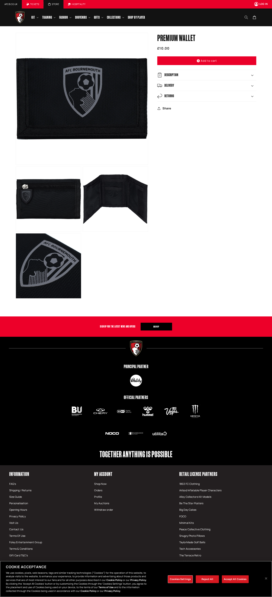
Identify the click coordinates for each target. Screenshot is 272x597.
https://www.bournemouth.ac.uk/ (77, 411)
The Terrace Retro (190, 555)
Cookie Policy (114, 580)
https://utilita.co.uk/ (160, 433)
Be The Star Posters (191, 503)
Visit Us (13, 523)
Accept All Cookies (235, 579)
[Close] (266, 578)
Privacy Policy (17, 516)
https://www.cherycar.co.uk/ (100, 411)
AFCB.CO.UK (10, 4)
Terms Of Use (17, 535)
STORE (55, 4)
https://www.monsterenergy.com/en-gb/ (195, 411)
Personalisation (18, 503)
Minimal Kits (186, 523)
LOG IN (263, 4)
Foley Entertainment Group (25, 542)
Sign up (156, 326)
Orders (98, 490)
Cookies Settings (180, 579)
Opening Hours (18, 509)
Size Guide (15, 496)
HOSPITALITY (78, 4)
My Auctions (101, 503)
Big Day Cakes (188, 509)
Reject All (207, 579)
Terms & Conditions (21, 548)
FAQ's (12, 484)
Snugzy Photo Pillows (192, 535)
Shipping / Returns (20, 490)
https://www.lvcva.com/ (171, 411)
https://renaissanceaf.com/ (136, 433)
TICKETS (34, 4)
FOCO (182, 516)
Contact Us (16, 529)
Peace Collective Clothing (195, 529)
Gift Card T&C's (18, 555)
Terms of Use (106, 587)
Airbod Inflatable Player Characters (200, 490)
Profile (98, 496)
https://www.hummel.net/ (148, 411)
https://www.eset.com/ (124, 411)
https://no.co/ (112, 433)
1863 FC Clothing (189, 484)
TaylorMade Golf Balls (192, 542)
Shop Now (100, 484)
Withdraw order (103, 509)
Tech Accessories (190, 548)
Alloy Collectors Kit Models (195, 496)
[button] (34, 17)
